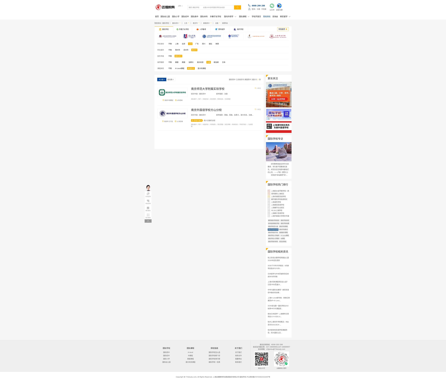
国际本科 (204, 16)
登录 (253, 9)
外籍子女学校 (215, 16)
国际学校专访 (275, 138)
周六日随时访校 (209, 120)
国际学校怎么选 (273, 226)
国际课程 (244, 16)
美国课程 (190, 359)
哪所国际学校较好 (273, 220)
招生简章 (213, 99)
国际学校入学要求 (273, 238)
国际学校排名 (285, 220)
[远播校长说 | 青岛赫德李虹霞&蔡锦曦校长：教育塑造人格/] (279, 151)
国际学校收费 (285, 223)
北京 (183, 44)
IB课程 (283, 238)
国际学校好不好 (273, 232)
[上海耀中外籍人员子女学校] (234, 36)
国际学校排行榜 (214, 359)
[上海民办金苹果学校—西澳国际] (167, 36)
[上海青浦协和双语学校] (279, 83)
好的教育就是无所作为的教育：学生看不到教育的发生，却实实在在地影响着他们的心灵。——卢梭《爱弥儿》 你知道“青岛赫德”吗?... (278, 169)
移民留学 (285, 16)
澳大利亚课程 (190, 362)
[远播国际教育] (165, 7)
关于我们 (238, 352)
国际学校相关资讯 (278, 251)
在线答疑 (227, 99)
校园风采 (205, 99)
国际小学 (175, 16)
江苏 (186, 23)
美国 (176, 62)
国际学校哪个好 (214, 355)
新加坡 (216, 62)
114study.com (191, 377)
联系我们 (238, 362)
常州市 (177, 50)
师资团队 (213, 124)
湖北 (210, 44)
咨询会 (275, 16)
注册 (258, 9)
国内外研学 (230, 16)
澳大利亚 (200, 62)
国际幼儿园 (165, 16)
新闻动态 (220, 99)
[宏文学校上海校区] (189, 36)
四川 (203, 44)
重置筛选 (225, 23)
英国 (183, 62)
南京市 (196, 23)
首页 (157, 16)
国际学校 (165, 23)
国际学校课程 (283, 226)
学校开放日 (256, 16)
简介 (199, 99)
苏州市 (186, 50)
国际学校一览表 (214, 362)
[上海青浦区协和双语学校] (212, 36)
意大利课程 (202, 68)
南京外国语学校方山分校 (206, 110)
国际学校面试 (283, 229)
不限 (170, 44)
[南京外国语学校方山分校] (172, 113)
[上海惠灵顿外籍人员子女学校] (256, 36)
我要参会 (238, 359)
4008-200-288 (258, 5)
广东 (197, 44)
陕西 (217, 44)
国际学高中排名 (273, 241)
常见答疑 (220, 124)
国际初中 (185, 16)
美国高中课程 (283, 232)
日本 (223, 62)
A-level (190, 352)
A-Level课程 (179, 68)
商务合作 (238, 355)
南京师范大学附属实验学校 (208, 89)
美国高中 (207, 23)
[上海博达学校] (278, 36)
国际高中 (194, 16)
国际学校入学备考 (273, 235)
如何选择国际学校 (273, 223)
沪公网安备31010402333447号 (258, 377)
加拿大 (191, 62)
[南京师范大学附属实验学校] (172, 92)
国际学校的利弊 (273, 229)
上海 (176, 44)
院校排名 (267, 16)
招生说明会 (282, 241)
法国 (217, 23)
